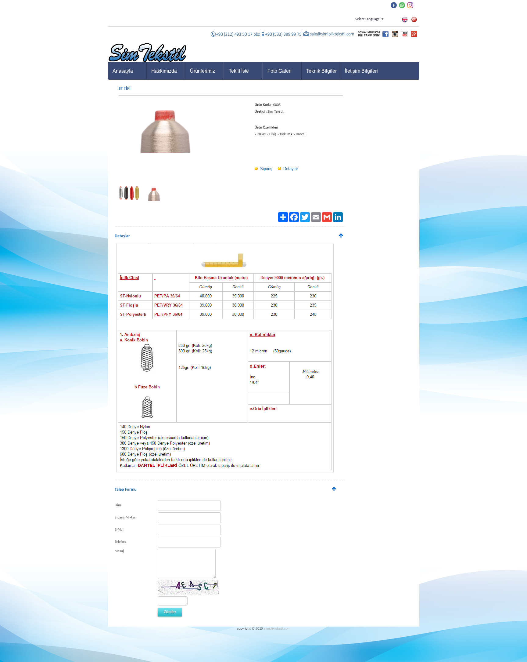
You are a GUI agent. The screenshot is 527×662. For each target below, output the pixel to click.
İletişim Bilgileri (361, 71)
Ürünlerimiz (202, 71)
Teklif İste (239, 71)
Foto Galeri (279, 71)
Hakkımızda (164, 71)
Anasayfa (123, 71)
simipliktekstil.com (277, 628)
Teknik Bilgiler (321, 71)
